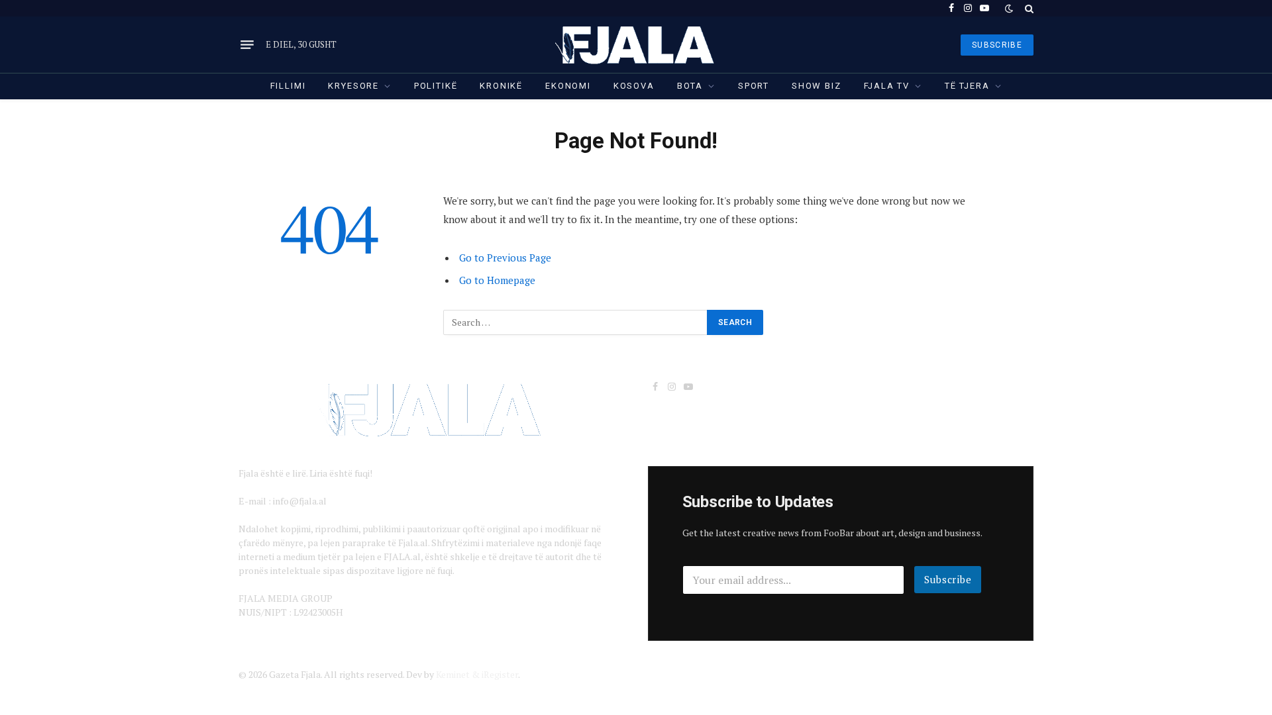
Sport (753, 86)
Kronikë (501, 86)
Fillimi (288, 86)
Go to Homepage (497, 280)
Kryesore (353, 86)
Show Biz (816, 86)
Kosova (634, 86)
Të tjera (967, 86)
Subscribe (948, 579)
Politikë (436, 86)
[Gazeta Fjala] (636, 45)
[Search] (1028, 8)
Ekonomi (568, 86)
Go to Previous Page (505, 257)
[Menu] (247, 45)
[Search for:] (575, 322)
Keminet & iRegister (477, 674)
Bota (690, 86)
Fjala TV (887, 86)
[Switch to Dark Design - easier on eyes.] (1009, 8)
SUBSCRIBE (997, 45)
